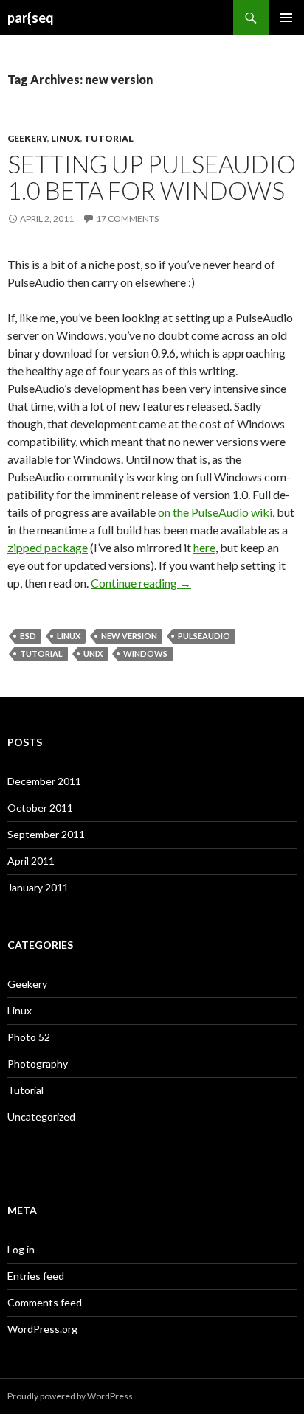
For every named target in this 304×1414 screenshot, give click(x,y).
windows (145, 653)
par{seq (30, 18)
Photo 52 (28, 1037)
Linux (65, 138)
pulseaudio (204, 636)
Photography (37, 1063)
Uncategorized (41, 1116)
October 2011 (40, 807)
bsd (28, 636)
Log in (21, 1249)
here (204, 547)
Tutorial (109, 138)
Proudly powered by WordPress (70, 1395)
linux (68, 636)
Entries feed (35, 1276)
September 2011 (46, 834)
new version (129, 636)
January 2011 (38, 887)
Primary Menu (286, 17)
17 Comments (127, 218)
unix (93, 653)
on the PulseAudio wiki (215, 512)
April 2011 (31, 860)
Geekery (27, 138)
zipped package (47, 547)
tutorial (41, 653)
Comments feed (44, 1302)
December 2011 (44, 781)
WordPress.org (42, 1329)
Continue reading (141, 583)
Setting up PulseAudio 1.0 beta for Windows (151, 177)
